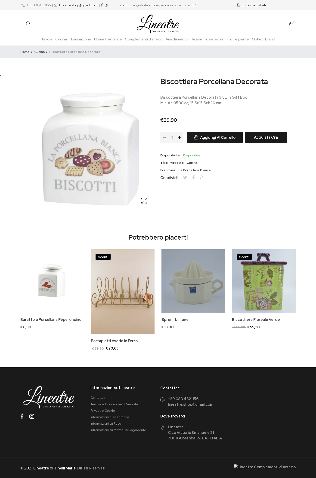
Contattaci (98, 398)
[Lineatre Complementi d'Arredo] (158, 23)
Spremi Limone (175, 319)
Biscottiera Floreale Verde (256, 319)
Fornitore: (168, 170)
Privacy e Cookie (102, 410)
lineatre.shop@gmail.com (78, 5)
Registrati (258, 5)
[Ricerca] (28, 23)
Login (246, 5)
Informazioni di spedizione (109, 417)
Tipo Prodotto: (172, 163)
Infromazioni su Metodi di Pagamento (118, 430)
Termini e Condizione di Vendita (114, 404)
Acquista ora (266, 137)
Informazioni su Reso (105, 423)
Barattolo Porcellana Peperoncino (50, 319)
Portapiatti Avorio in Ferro (114, 341)
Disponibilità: (170, 155)
